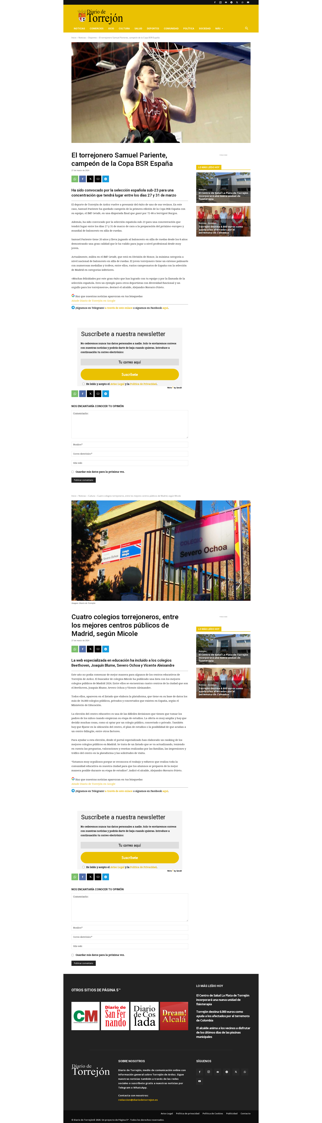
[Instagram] (220, 2)
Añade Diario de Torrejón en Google (93, 300)
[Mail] (225, 2)
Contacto (246, 1113)
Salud (138, 28)
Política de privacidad (187, 1113)
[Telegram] (231, 2)
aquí (165, 307)
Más (218, 28)
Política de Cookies (213, 1113)
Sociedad (205, 28)
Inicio (73, 37)
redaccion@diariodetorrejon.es (138, 1099)
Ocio (111, 28)
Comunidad (171, 28)
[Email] (98, 179)
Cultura (124, 28)
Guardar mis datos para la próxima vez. (100, 471)
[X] (236, 2)
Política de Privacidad (143, 384)
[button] (247, 28)
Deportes (153, 28)
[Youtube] (248, 2)
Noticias (79, 28)
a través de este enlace (118, 307)
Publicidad (231, 1113)
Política (188, 28)
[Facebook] (214, 2)
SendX (179, 387)
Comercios (96, 28)
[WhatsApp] (242, 2)
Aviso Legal (117, 384)
